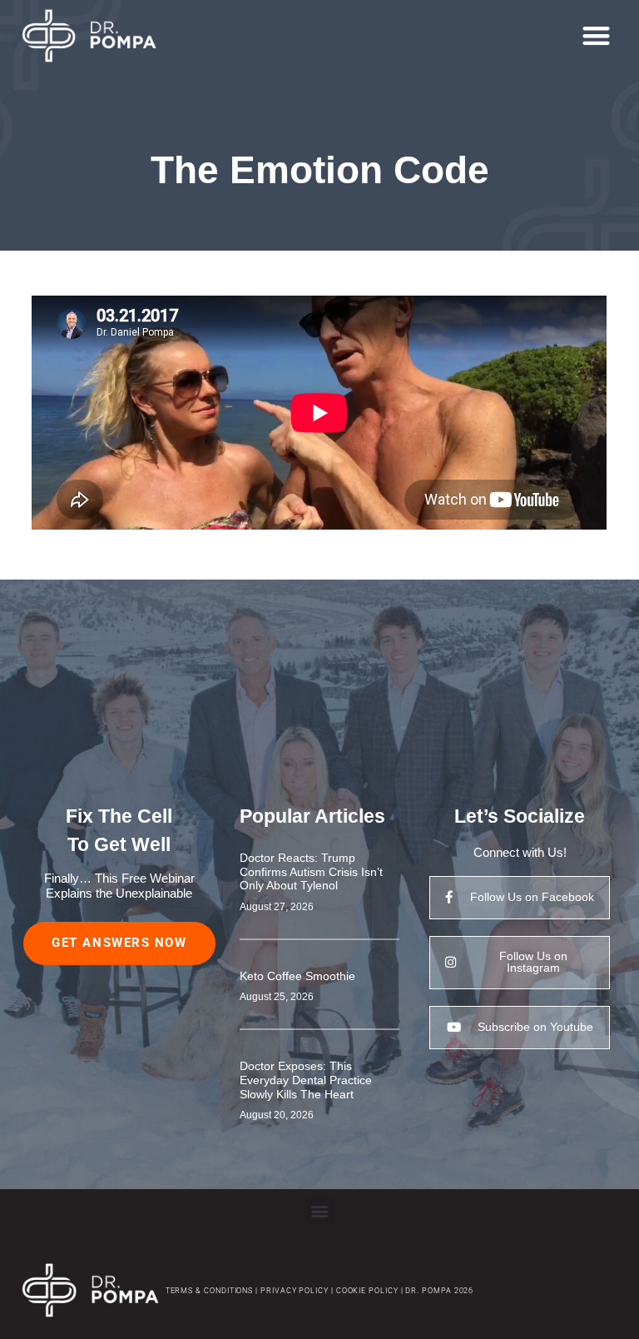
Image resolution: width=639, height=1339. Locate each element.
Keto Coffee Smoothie (297, 976)
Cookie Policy (366, 1290)
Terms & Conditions (210, 1290)
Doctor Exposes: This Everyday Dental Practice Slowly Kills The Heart (306, 1079)
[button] (596, 36)
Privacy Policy (294, 1290)
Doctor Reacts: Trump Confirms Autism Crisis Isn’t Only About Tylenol (311, 871)
